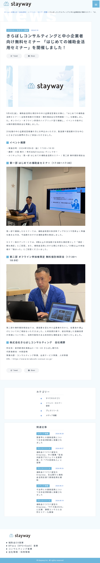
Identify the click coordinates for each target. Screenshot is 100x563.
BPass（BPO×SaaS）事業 (23, 546)
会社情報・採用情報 (19, 552)
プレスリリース (52, 411)
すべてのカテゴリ (53, 398)
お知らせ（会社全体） (19, 12)
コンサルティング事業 (20, 549)
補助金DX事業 (16, 542)
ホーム (6, 12)
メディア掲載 (51, 415)
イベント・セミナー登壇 (38, 12)
